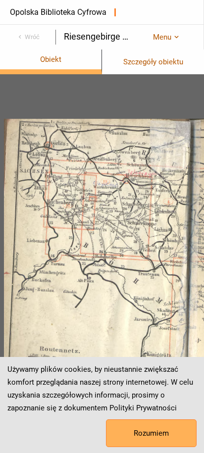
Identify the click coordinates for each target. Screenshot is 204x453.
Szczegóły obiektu (153, 61)
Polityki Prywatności (143, 407)
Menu (162, 37)
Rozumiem (151, 433)
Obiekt (50, 59)
